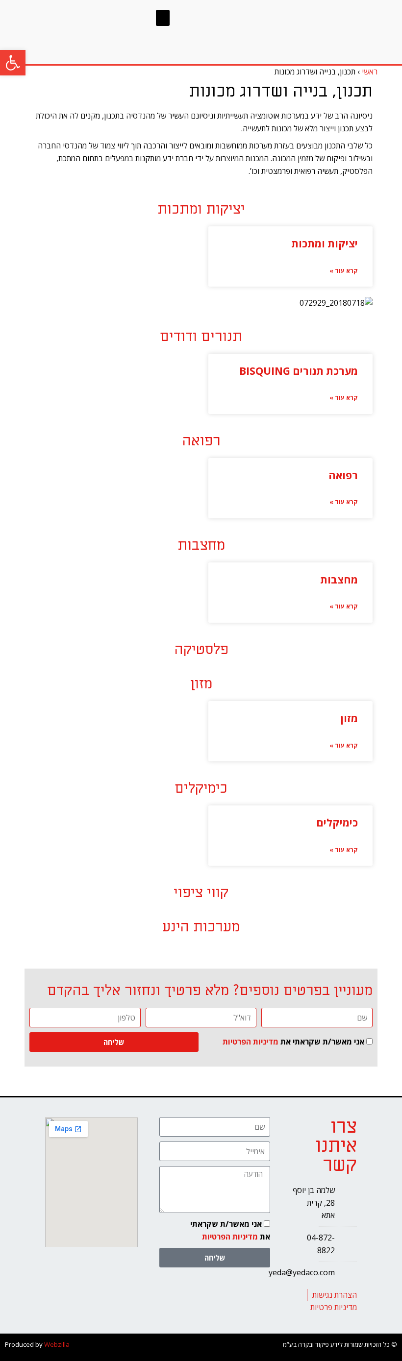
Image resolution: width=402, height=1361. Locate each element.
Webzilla (57, 1344)
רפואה (343, 475)
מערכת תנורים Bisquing (298, 371)
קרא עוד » (343, 271)
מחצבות (339, 579)
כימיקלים (337, 822)
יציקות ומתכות (324, 243)
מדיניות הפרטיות (250, 1041)
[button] (12, 62)
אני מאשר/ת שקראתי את (293, 1041)
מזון (349, 718)
